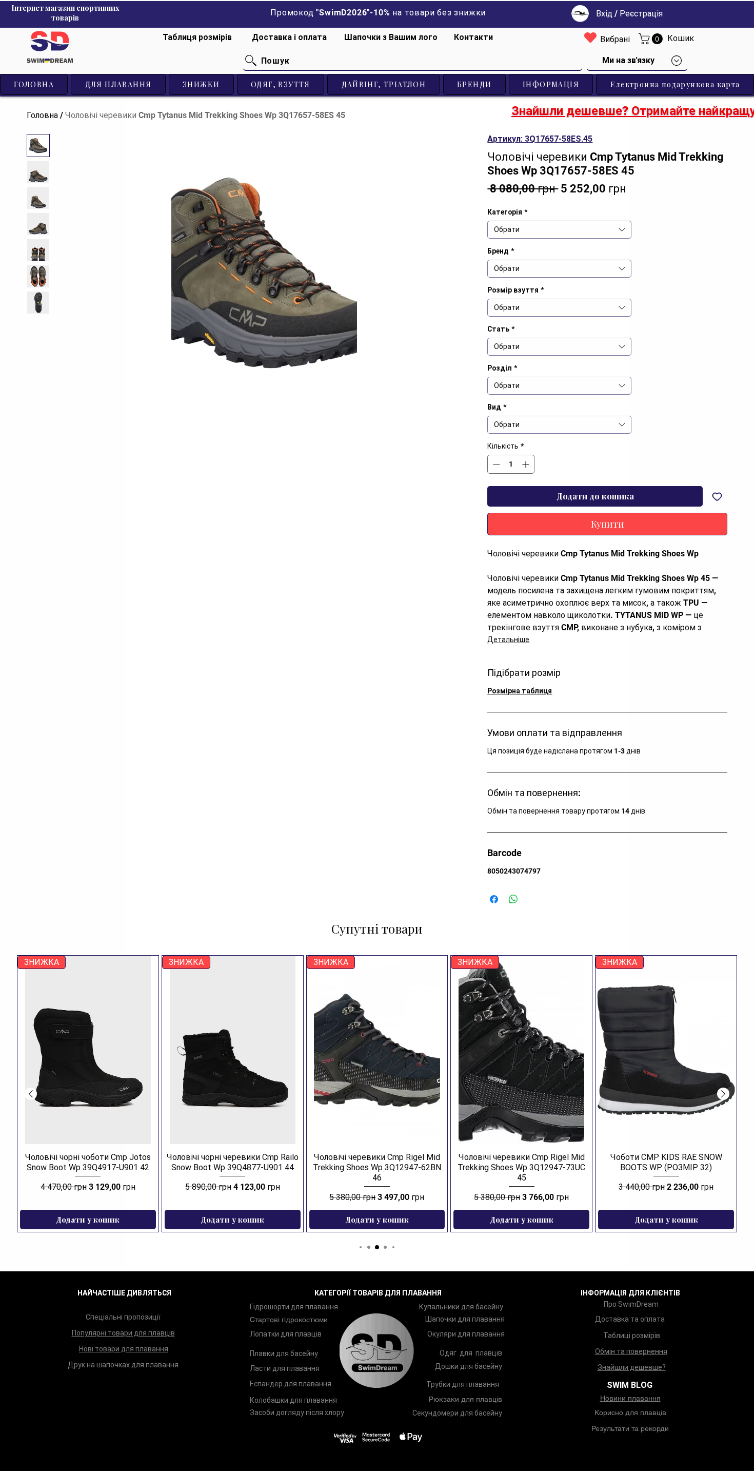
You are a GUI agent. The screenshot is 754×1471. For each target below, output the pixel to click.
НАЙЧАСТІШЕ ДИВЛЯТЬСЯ (124, 1293)
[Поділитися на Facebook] (494, 899)
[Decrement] (495, 464)
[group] (377, 1094)
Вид (496, 407)
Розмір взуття (515, 290)
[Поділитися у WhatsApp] (513, 899)
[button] (652, 38)
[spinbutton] (511, 464)
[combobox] (559, 230)
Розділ (502, 368)
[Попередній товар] (31, 1094)
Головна (42, 115)
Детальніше (508, 639)
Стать (500, 329)
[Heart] (590, 37)
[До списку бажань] (717, 496)
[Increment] (526, 464)
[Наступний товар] (723, 1094)
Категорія (507, 212)
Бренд (500, 251)
